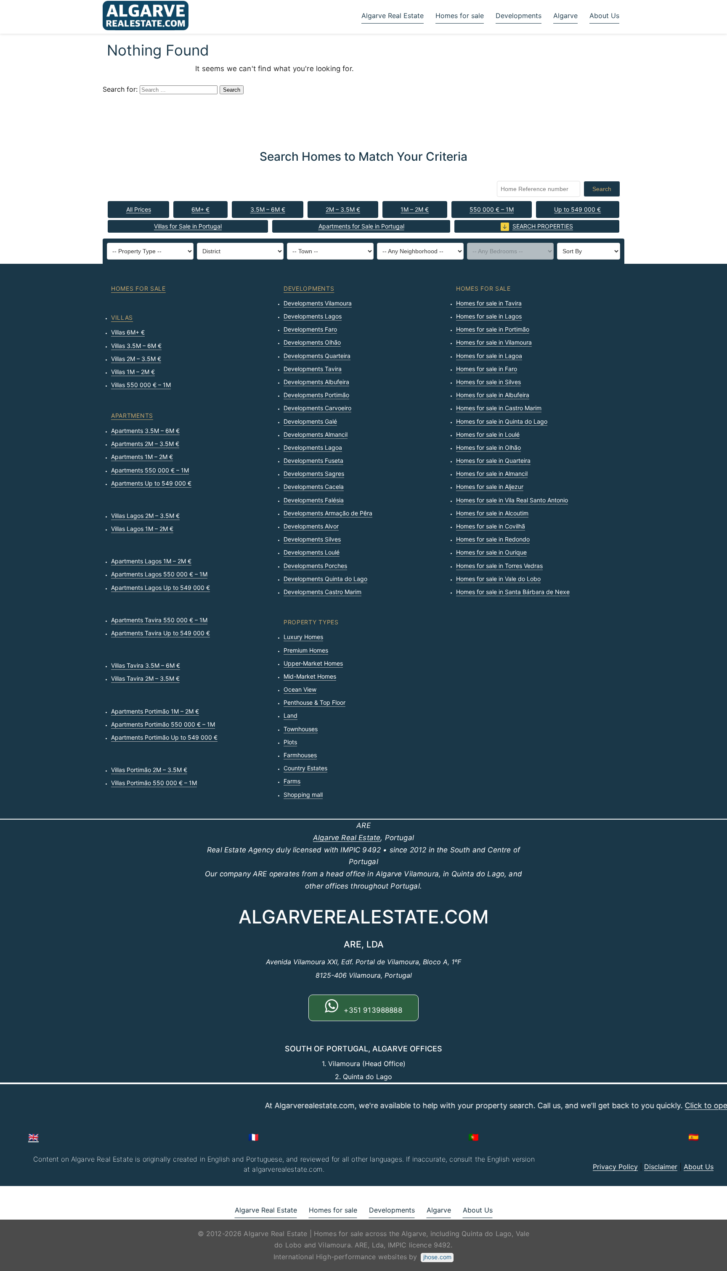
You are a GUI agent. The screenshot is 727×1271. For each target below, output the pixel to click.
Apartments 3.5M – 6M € (145, 430)
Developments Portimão (316, 394)
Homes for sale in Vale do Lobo (498, 578)
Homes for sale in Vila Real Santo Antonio (512, 500)
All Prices (138, 209)
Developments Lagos (313, 316)
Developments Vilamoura (318, 303)
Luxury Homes (303, 636)
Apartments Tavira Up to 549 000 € (160, 633)
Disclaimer (660, 1166)
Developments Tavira (313, 368)
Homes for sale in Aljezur (489, 486)
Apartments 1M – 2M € (142, 456)
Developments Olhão (312, 342)
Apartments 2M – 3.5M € (145, 443)
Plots (290, 742)
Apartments (132, 415)
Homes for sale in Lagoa (489, 355)
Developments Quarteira (317, 355)
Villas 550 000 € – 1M (141, 384)
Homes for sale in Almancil (492, 473)
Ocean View (300, 689)
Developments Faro (310, 329)
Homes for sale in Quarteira (493, 460)
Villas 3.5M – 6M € (136, 345)
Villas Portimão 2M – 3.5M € (149, 769)
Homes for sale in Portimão (492, 329)
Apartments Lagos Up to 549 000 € (160, 587)
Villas (122, 317)
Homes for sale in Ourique (491, 552)
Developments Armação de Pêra (328, 513)
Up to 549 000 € (577, 209)
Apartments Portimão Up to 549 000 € (164, 737)
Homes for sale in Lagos (489, 316)
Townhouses (301, 728)
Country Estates (305, 768)
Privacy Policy (615, 1166)
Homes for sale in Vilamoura (494, 342)
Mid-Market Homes (310, 676)
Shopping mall (303, 794)
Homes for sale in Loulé (488, 434)
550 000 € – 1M (492, 209)
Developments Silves (312, 539)
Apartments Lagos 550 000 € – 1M (159, 574)
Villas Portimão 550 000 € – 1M (154, 782)
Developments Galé (310, 421)
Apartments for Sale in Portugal (361, 226)
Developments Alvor (311, 526)
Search (601, 189)
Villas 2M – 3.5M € (136, 358)
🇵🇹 (473, 1137)
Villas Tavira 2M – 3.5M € (145, 678)
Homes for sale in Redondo (493, 539)
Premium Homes (306, 650)
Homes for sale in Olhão (488, 447)
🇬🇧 (33, 1137)
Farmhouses (300, 755)
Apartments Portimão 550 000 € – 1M (163, 724)
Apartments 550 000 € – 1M (150, 470)
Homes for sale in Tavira (489, 303)
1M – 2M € (415, 209)
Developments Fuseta (313, 460)
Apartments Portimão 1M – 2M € (155, 711)
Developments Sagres (314, 473)
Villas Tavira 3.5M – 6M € (145, 665)
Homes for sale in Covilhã (490, 526)
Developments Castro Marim (322, 591)
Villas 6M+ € (128, 332)
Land (290, 715)
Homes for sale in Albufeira (492, 394)
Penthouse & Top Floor (314, 702)
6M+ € (200, 209)
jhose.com (437, 1256)
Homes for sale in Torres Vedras (499, 565)
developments (309, 288)
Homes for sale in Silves (488, 381)
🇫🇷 (253, 1137)
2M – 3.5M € (343, 209)
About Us (604, 15)
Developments (518, 15)
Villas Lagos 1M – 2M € (142, 528)
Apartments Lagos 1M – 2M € (151, 561)
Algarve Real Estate (392, 15)
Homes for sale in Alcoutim (492, 513)
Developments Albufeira (316, 381)
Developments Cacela (314, 486)
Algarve (565, 15)
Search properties (542, 226)
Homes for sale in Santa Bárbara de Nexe (513, 591)
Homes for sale (459, 15)
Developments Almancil (316, 434)
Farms (292, 781)
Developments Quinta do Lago (325, 578)
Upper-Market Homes (313, 663)
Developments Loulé (312, 552)
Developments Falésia (314, 500)
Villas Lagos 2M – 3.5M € (145, 515)
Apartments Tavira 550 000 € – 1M (159, 620)
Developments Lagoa (313, 447)
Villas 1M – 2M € (133, 371)
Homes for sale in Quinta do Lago (501, 421)
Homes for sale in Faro (486, 368)
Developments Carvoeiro (317, 407)
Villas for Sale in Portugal (188, 226)
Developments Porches (315, 565)
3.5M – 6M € (267, 209)
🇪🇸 (693, 1137)
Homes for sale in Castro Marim (498, 407)
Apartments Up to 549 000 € (151, 483)
